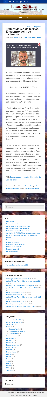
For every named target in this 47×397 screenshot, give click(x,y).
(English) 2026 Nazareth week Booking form (20, 285)
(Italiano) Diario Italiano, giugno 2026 (17, 279)
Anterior (29, 27)
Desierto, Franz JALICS (13, 249)
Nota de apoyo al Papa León (15, 304)
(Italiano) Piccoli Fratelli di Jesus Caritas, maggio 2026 (23, 297)
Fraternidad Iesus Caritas (32, 37)
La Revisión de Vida (12, 242)
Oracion (8, 359)
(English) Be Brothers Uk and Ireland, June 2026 (21, 288)
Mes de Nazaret (11, 352)
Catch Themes (32, 395)
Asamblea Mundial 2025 (14, 322)
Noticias (8, 356)
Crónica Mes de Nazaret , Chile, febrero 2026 (20, 306)
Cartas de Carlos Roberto (17, 331)
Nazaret (8, 240)
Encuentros (29, 186)
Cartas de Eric (13, 333)
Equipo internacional (12, 345)
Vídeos (8, 368)
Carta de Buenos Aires (13, 224)
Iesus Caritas (23, 6)
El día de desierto (11, 251)
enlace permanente (32, 188)
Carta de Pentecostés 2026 (15, 295)
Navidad (8, 354)
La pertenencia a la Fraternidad (16, 244)
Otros (8, 361)
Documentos (10, 338)
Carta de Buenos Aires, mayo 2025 (17, 265)
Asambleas (9, 324)
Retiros (8, 365)
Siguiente (38, 27)
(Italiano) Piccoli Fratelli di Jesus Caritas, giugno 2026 (23, 281)
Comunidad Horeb (12, 336)
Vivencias (9, 370)
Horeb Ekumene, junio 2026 (15, 292)
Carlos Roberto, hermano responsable (18, 226)
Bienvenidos (10, 221)
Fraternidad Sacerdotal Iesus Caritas (18, 231)
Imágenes (9, 350)
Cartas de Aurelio (14, 329)
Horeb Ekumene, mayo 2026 (15, 301)
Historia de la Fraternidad (14, 247)
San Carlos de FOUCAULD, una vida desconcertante (23, 233)
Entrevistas (10, 343)
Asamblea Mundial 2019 (14, 320)
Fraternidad (9, 347)
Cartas (8, 327)
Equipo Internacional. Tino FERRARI (18, 228)
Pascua (8, 363)
